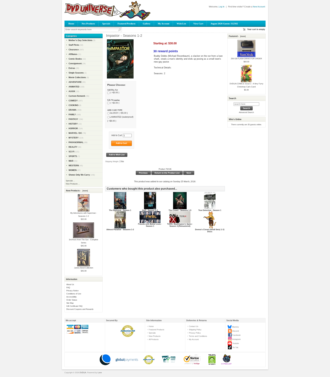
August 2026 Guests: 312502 (224, 23)
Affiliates (73, 54)
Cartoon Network (77, 96)
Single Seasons (76, 73)
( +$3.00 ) (114, 93)
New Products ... (73, 184)
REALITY (73, 147)
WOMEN (73, 170)
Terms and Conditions (198, 336)
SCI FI (71, 151)
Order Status (71, 300)
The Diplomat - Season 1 (120, 210)
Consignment (75, 63)
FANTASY (73, 119)
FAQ (68, 287)
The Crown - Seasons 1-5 (180, 210)
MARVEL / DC (75, 133)
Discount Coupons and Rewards (80, 309)
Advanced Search (246, 112)
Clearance (74, 49)
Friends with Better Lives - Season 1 (150, 225)
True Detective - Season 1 (209, 210)
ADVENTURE (75, 82)
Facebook (236, 335)
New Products (88, 23)
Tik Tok (235, 347)
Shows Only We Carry (79, 175)
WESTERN (74, 165)
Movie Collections (77, 77)
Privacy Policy (195, 333)
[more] (84, 191)
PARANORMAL (76, 142)
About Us (70, 284)
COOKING (73, 105)
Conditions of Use (73, 294)
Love (100, 373)
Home (71, 23)
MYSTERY (74, 138)
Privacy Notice (72, 291)
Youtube (235, 343)
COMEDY (73, 100)
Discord (235, 331)
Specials (106, 23)
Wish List (181, 23)
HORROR (73, 128)
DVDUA (83, 373)
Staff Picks (74, 45)
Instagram (236, 339)
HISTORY (73, 124)
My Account (163, 23)
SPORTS (73, 156)
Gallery (146, 23)
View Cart (198, 23)
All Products (154, 339)
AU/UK (72, 91)
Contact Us (193, 326)
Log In (221, 7)
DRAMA (72, 110)
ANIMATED (74, 87)
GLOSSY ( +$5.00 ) (119, 113)
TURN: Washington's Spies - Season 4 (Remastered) (180, 225)
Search (232, 98)
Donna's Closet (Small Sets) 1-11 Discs (209, 230)
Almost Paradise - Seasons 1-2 (120, 229)
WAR (71, 161)
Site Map (70, 303)
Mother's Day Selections (80, 40)
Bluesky (235, 327)
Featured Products (126, 23)
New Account (259, 7)
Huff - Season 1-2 (150, 210)
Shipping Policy (195, 330)
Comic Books (75, 59)
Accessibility (71, 297)
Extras (72, 68)
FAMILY (72, 114)
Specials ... (70, 181)
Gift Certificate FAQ (74, 306)
